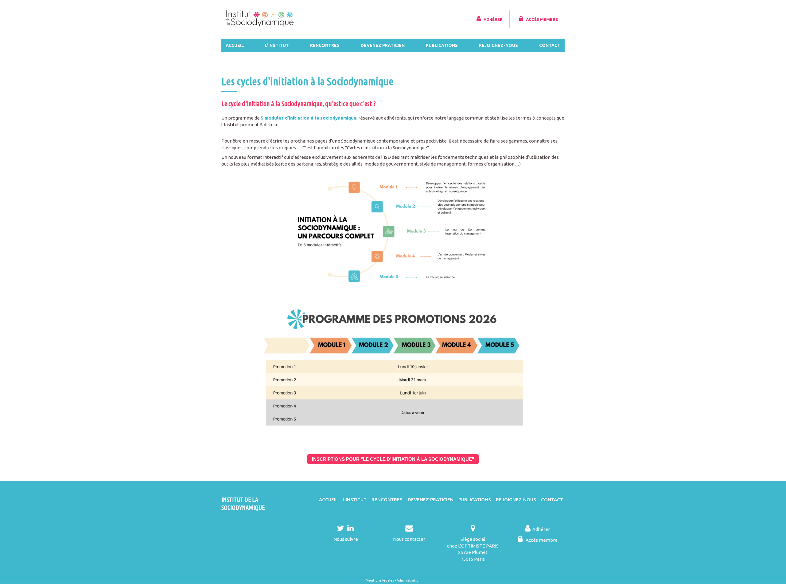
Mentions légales (380, 580)
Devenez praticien (383, 45)
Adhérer (493, 19)
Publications (442, 45)
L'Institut (277, 45)
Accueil (235, 45)
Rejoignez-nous (498, 45)
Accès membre (542, 19)
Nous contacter (409, 539)
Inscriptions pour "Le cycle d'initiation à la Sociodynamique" (393, 459)
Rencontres (325, 45)
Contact (549, 45)
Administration (409, 580)
